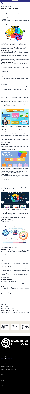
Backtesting (2, 374)
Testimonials (24, 392)
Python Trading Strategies (3, 386)
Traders (1, 379)
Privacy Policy (3, 392)
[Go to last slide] (1, 327)
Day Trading (2, 381)
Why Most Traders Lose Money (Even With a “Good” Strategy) (5, 326)
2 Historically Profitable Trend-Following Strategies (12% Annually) (8, 369)
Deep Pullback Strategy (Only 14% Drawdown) (6, 363)
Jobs (28, 392)
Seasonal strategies (3, 375)
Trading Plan (2, 7)
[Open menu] (28, 3)
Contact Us (26, 392)
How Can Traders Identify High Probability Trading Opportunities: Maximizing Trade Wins (6, 318)
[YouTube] (12, 0)
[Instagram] (13, 0)
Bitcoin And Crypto (3, 385)
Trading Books (2, 380)
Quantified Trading (6, 315)
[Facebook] (14, 0)
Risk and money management (4, 384)
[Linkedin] (16, 0)
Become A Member (20, 392)
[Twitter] (17, 0)
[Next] (28, 327)
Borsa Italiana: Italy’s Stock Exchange (25, 318)
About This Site (16, 392)
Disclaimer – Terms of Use (8, 392)
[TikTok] (15, 0)
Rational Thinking (13, 392)
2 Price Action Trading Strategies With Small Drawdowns (7, 366)
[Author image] (1, 10)
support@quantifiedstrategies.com (7, 356)
